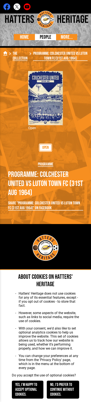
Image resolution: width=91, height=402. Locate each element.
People (45, 37)
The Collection (20, 56)
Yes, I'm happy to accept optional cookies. (26, 389)
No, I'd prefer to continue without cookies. (62, 389)
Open (45, 147)
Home (24, 37)
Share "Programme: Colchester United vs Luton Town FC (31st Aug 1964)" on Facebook (44, 206)
